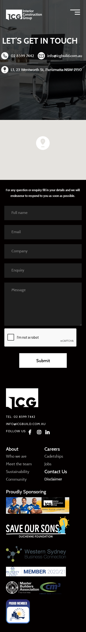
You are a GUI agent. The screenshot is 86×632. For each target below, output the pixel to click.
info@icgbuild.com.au (64, 55)
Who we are (16, 456)
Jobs (47, 463)
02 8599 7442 (22, 55)
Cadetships (53, 456)
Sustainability (17, 471)
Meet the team (19, 463)
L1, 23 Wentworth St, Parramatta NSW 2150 (46, 69)
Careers (52, 449)
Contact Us (55, 471)
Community (16, 479)
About (12, 449)
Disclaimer (53, 479)
